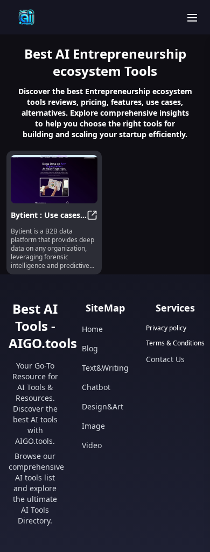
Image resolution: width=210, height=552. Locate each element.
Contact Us (165, 359)
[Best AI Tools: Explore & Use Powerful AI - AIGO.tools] (26, 17)
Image (93, 426)
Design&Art (102, 406)
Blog (90, 348)
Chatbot (96, 387)
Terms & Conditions (175, 343)
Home (92, 329)
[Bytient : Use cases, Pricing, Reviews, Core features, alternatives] (54, 179)
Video (92, 445)
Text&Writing (105, 368)
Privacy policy (166, 328)
